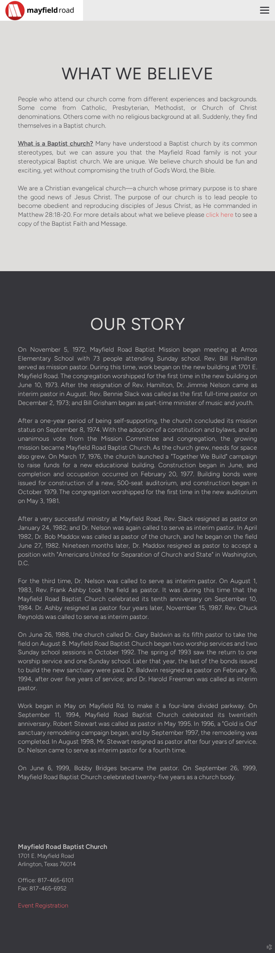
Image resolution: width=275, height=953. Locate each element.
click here (219, 214)
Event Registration (43, 905)
